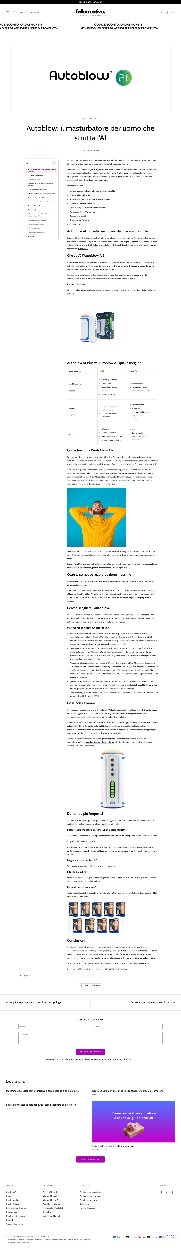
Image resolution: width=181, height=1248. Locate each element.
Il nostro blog (11, 1212)
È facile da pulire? (34, 228)
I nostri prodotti (12, 1200)
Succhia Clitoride (50, 1192)
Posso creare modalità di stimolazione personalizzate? (41, 215)
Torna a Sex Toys (92, 986)
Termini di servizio (115, 1059)
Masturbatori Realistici (53, 1208)
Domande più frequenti (35, 210)
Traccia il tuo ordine (14, 1224)
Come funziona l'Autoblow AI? (37, 190)
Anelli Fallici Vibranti (52, 1204)
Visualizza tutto (90, 1159)
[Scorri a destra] (173, 2)
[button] (160, 12)
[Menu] (7, 12)
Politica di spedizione (75, 1239)
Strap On (47, 1212)
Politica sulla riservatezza (91, 1192)
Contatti (9, 1220)
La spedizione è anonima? (37, 232)
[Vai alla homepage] (90, 12)
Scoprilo (72, 390)
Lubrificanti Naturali (51, 1216)
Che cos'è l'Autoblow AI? (35, 175)
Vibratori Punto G (50, 1200)
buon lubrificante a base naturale (100, 742)
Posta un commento (90, 1052)
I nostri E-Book (12, 1204)
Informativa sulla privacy (34, 1239)
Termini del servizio (88, 1200)
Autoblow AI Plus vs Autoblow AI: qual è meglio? (40, 185)
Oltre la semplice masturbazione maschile (41, 194)
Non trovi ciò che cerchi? (16, 1216)
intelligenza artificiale (101, 245)
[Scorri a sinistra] (8, 2)
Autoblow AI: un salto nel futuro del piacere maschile (42, 170)
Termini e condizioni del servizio (55, 1239)
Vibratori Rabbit (50, 1196)
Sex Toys (93, 119)
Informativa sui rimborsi (16, 1239)
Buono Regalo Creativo (16, 1208)
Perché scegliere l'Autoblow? (37, 198)
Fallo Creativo (16, 1236)
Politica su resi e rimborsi (90, 1196)
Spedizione (84, 1204)
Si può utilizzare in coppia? (37, 220)
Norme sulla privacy (96, 1059)
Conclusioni (31, 236)
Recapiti (87, 1239)
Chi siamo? (11, 1192)
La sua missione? (34, 179)
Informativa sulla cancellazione (18, 1243)
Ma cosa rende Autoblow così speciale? (41, 202)
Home (85, 119)
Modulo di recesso (87, 1208)
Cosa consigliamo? (34, 206)
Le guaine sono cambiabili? (37, 224)
